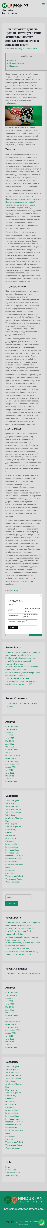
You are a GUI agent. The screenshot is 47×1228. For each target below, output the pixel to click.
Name (10, 603)
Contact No (13, 615)
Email (10, 609)
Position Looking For (17, 621)
